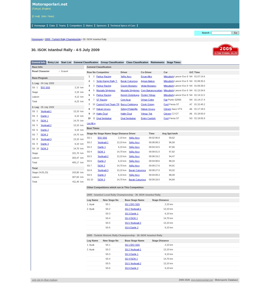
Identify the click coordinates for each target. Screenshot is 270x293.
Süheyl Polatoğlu (129, 109)
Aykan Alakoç (148, 81)
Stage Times (174, 62)
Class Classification (137, 62)
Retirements (157, 62)
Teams (62, 25)
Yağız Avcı (126, 76)
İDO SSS (45, 87)
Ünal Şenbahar (104, 118)
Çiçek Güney (147, 104)
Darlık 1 (45, 116)
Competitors (76, 25)
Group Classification (112, 62)
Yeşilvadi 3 (46, 139)
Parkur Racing (103, 76)
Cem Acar (126, 99)
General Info (38, 62)
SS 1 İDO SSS (132, 204)
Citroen (167, 109)
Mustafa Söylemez (105, 90)
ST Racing (101, 99)
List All (91, 123)
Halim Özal (102, 113)
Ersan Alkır (146, 76)
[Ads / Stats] (48, 16)
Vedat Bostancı (148, 85)
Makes (89, 25)
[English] (46, 8)
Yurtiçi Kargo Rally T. (106, 81)
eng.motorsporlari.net (202, 280)
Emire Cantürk (148, 118)
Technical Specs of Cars (122, 25)
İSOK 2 (44, 134)
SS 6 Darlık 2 (131, 227)
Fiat (165, 99)
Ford (166, 104)
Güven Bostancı (129, 85)
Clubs (52, 25)
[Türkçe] (36, 8)
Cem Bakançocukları (151, 90)
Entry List (53, 62)
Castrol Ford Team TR (107, 104)
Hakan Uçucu (103, 109)
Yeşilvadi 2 (46, 125)
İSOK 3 (44, 148)
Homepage (39, 25)
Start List (66, 62)
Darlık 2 (45, 130)
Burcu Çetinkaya (129, 104)
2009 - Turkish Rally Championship (63, 39)
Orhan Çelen (147, 99)
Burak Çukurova (129, 81)
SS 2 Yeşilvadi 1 (133, 209)
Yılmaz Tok (146, 113)
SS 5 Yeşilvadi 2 (133, 223)
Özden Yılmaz (148, 95)
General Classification (86, 62)
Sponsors (102, 25)
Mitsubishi (169, 76)
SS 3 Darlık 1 (131, 213)
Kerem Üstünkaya (130, 95)
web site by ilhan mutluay (45, 280)
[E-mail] (36, 16)
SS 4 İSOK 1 (131, 218)
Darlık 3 (45, 144)
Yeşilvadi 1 (46, 111)
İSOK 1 (44, 120)
